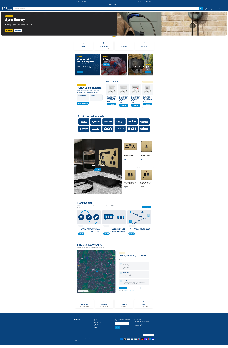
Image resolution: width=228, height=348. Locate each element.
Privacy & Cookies (92, 338)
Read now (81, 233)
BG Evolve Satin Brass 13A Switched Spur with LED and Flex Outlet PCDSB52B (146, 183)
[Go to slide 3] (115, 36)
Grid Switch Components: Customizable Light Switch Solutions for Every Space (117, 229)
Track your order (97, 322)
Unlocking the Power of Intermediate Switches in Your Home (139, 228)
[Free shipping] (84, 303)
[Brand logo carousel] (114, 125)
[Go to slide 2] (113, 36)
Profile (85, 1)
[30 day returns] (124, 45)
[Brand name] (83, 121)
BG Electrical (126, 157)
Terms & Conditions (83, 338)
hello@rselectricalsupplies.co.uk (143, 321)
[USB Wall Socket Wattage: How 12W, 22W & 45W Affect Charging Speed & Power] (89, 217)
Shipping (75, 1)
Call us (138, 287)
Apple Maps (132, 290)
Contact (79, 1)
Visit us (95, 327)
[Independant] (83, 45)
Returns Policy (76, 338)
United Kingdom (149, 1)
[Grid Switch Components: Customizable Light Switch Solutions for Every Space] (114, 217)
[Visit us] (143, 303)
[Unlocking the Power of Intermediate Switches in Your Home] (139, 217)
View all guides (146, 207)
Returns (95, 325)
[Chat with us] (124, 303)
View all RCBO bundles (83, 103)
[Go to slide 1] (112, 36)
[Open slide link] (114, 24)
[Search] (201, 8)
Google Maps (126, 290)
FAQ (82, 1)
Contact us (131, 287)
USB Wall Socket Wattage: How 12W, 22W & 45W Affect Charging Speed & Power (90, 229)
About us (96, 320)
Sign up (117, 327)
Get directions (123, 287)
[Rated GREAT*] (144, 45)
